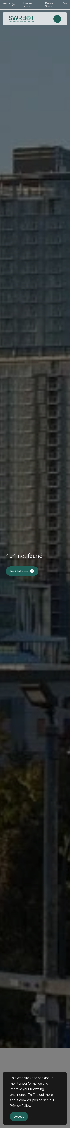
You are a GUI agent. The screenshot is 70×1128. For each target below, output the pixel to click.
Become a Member (27, 4)
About (65, 4)
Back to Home (19, 571)
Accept (19, 1116)
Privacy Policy (20, 1106)
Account (6, 4)
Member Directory (49, 4)
